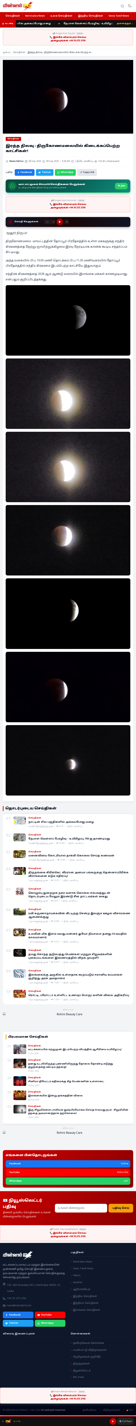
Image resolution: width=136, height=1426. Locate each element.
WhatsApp (67, 172)
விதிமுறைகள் (111, 1410)
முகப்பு (6, 52)
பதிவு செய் (120, 1208)
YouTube (46, 1314)
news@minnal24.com (19, 1305)
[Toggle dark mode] (129, 6)
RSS (131, 1410)
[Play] (60, 222)
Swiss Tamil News (119, 16)
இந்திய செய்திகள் (90, 16)
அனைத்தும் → (125, 23)
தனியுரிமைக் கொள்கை (88, 1343)
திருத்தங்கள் (81, 1363)
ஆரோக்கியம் (81, 1289)
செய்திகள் (12, 16)
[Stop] (66, 222)
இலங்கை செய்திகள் (86, 1310)
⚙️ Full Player (125, 1421)
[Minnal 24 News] (18, 6)
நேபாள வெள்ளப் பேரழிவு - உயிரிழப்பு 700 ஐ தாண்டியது (90, 23)
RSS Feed (78, 1377)
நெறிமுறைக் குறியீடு (87, 1356)
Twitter (46, 172)
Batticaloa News (35, 16)
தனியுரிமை (90, 1410)
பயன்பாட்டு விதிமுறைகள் (90, 1349)
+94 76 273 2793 (16, 1298)
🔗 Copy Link (87, 172)
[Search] (122, 6)
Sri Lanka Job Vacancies (53, 1410)
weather (78, 1282)
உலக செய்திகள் (61, 16)
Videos (77, 1275)
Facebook (26, 172)
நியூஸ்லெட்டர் (82, 1370)
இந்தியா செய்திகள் (86, 1303)
